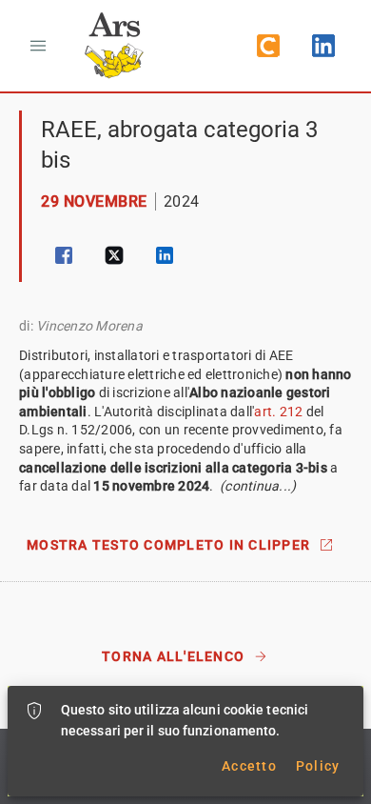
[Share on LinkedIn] (164, 255)
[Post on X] (114, 255)
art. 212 (278, 411)
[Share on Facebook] (64, 255)
